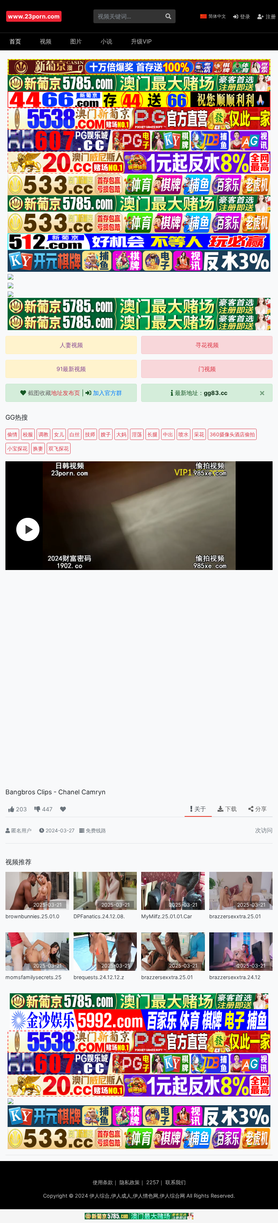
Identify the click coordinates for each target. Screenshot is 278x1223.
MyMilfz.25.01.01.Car (166, 916)
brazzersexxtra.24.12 (235, 977)
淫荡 (137, 434)
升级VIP (141, 41)
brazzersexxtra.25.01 (235, 916)
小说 (106, 41)
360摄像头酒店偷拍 (232, 434)
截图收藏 (54, 392)
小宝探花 (17, 448)
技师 (90, 434)
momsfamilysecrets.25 (33, 977)
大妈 (121, 434)
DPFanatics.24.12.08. (99, 916)
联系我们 (175, 1182)
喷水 (183, 434)
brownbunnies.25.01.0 (32, 916)
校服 (28, 434)
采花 (199, 434)
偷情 (12, 434)
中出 (168, 434)
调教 (43, 434)
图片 (76, 41)
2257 (152, 1182)
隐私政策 (129, 1182)
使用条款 (103, 1182)
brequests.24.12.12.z (98, 977)
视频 (45, 41)
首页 (15, 41)
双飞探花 (59, 448)
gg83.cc (215, 392)
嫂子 (106, 434)
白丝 (75, 434)
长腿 (152, 434)
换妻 (38, 448)
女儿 (59, 434)
